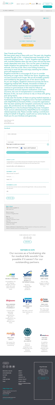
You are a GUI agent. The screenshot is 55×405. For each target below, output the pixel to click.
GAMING (20, 375)
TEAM (4, 377)
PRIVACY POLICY (22, 379)
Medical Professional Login (24, 384)
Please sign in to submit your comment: (15, 144)
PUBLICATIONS (6, 379)
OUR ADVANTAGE (7, 373)
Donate (6, 363)
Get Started (48, 6)
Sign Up (43, 378)
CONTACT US (21, 377)
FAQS (4, 381)
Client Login (21, 381)
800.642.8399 (6, 395)
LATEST (20, 373)
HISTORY (5, 375)
